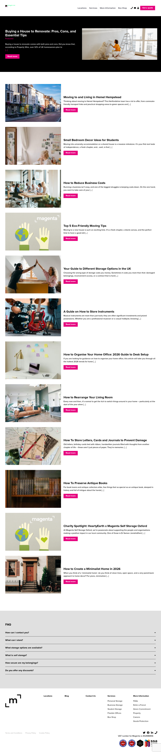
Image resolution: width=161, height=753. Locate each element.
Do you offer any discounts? (19, 670)
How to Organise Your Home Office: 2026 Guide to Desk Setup (106, 354)
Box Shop (112, 717)
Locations (48, 695)
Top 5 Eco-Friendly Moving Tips (85, 226)
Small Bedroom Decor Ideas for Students (91, 140)
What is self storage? (16, 655)
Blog (67, 695)
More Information (141, 695)
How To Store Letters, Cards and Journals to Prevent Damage (105, 440)
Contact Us (91, 695)
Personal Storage (115, 701)
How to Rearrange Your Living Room (88, 397)
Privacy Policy (30, 733)
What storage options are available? (23, 647)
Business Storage (115, 705)
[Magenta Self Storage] (10, 8)
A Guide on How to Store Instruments (89, 311)
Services (111, 695)
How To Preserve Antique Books (85, 483)
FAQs (135, 701)
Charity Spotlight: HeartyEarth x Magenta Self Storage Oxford (105, 526)
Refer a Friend (139, 705)
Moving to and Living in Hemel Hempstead (92, 97)
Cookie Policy (44, 733)
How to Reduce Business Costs (84, 183)
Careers (136, 717)
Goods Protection (140, 721)
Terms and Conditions (13, 733)
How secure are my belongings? (21, 662)
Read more (12, 56)
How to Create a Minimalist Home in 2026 (92, 569)
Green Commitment (142, 709)
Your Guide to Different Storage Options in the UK (97, 268)
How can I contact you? (17, 632)
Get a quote (147, 7)
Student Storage (115, 709)
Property (137, 713)
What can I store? (14, 640)
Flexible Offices (114, 713)
